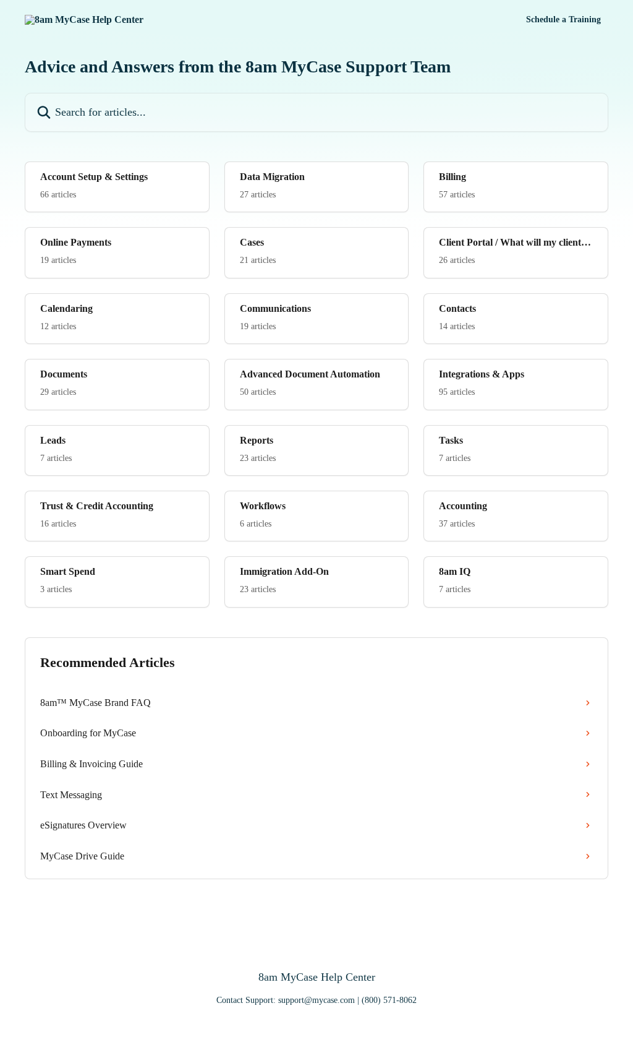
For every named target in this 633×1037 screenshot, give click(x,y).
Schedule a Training (563, 19)
